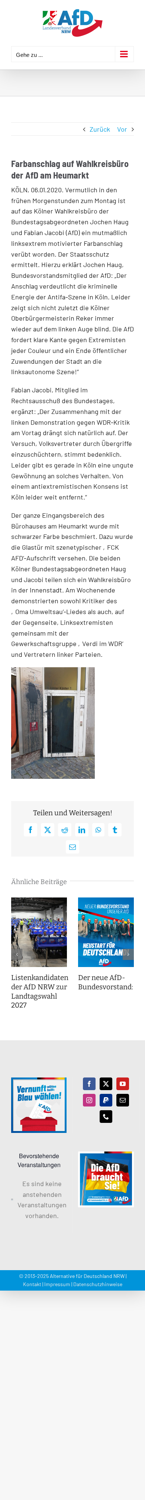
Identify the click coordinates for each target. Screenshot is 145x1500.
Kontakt (32, 1284)
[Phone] (106, 1116)
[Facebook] (89, 1083)
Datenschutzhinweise (97, 1284)
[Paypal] (106, 1100)
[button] (16, 954)
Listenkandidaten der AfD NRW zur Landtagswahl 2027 (39, 991)
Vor (122, 129)
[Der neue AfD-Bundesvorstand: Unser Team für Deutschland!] (106, 901)
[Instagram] (89, 1100)
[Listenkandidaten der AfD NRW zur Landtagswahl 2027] (39, 901)
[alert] (39, 1199)
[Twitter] (106, 1083)
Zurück (100, 129)
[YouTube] (122, 1083)
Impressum (57, 1284)
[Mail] (122, 1100)
